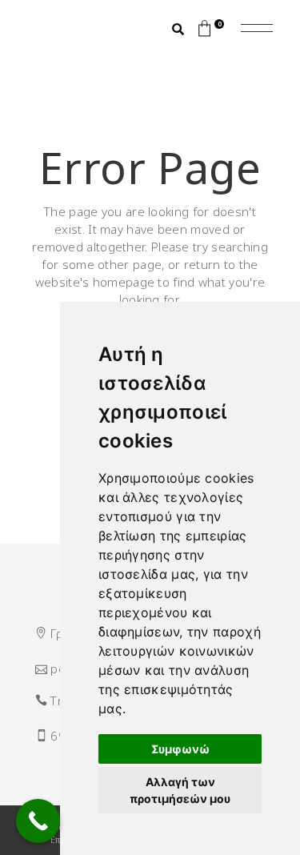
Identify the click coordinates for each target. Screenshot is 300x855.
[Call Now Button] (38, 821)
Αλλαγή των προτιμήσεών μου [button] (180, 790)
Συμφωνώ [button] (180, 749)
